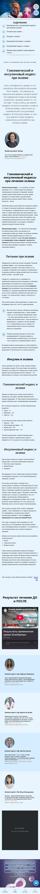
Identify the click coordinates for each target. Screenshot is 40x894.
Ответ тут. (36, 578)
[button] (22, 156)
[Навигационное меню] (36, 13)
